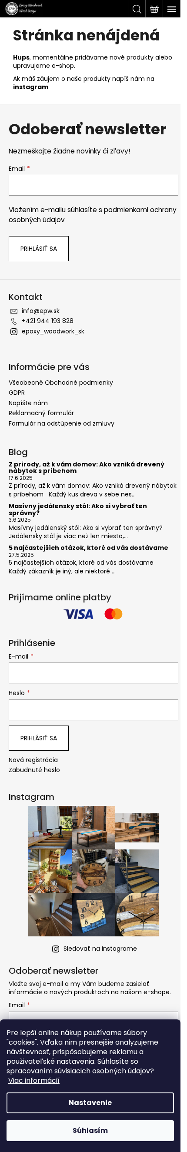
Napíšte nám (28, 403)
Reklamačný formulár (41, 413)
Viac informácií (34, 1080)
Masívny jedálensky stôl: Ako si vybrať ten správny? (78, 509)
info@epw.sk (41, 310)
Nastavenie (90, 1103)
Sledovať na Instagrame (100, 948)
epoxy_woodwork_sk (53, 331)
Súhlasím (90, 1130)
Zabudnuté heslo (34, 770)
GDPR (17, 392)
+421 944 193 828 (47, 320)
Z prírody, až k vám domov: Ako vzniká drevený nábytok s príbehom (86, 468)
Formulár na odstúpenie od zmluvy (61, 423)
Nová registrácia (33, 760)
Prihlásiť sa (38, 248)
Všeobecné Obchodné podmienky (61, 382)
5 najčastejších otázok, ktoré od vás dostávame (88, 548)
